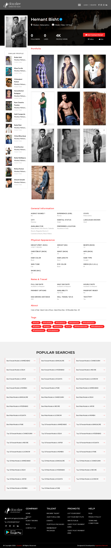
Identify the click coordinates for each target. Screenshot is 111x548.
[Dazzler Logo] (12, 5)
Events (50, 520)
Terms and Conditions (93, 522)
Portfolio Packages (55, 524)
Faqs (90, 513)
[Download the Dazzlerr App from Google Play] (14, 532)
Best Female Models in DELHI (16, 370)
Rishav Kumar (19, 169)
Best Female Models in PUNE (50, 388)
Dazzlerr (19, 545)
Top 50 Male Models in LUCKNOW (87, 479)
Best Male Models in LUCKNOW (51, 415)
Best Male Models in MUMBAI (85, 415)
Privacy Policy (94, 517)
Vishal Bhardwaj (20, 136)
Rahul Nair (18, 125)
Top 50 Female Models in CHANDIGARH (19, 433)
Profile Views (62, 37)
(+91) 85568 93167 (13, 522)
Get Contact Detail (95, 35)
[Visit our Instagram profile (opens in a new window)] (101, 5)
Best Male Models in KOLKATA (16, 415)
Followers (35, 37)
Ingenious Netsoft (101, 545)
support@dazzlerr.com (17, 518)
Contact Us (31, 528)
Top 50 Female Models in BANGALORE (88, 424)
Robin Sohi (18, 57)
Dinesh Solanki (19, 180)
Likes (46, 37)
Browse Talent (53, 513)
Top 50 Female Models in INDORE (17, 442)
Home (28, 513)
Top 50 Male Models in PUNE (50, 488)
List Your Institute (76, 517)
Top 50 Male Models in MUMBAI (17, 488)
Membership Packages (51, 529)
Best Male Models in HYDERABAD (17, 406)
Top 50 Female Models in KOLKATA (87, 442)
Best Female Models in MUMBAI (17, 388)
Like (101, 39)
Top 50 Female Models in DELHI (51, 433)
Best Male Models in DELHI (84, 397)
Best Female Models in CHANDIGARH (88, 361)
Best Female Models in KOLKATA (51, 379)
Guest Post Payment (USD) (76, 525)
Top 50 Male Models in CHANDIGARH (88, 461)
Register (93, 5)
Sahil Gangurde (19, 114)
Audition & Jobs (53, 517)
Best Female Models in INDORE (86, 370)
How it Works (32, 520)
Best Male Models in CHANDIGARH (52, 397)
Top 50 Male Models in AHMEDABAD (19, 461)
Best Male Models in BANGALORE (17, 397)
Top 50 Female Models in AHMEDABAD (54, 424)
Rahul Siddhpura (20, 158)
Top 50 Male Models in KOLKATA (52, 479)
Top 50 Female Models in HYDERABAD (88, 433)
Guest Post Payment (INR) (76, 532)
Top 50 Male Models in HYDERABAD (53, 470)
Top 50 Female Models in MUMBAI (52, 452)
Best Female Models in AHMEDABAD (18, 361)
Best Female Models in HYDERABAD (52, 370)
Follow (91, 39)
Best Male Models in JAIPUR (85, 406)
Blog (28, 524)
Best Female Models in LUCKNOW (87, 379)
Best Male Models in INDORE (50, 406)
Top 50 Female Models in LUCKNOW (18, 452)
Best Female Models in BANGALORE (52, 361)
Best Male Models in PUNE (15, 424)
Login (86, 5)
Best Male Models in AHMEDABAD (87, 388)
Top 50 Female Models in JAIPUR (52, 442)
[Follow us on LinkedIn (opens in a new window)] (106, 5)
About (28, 517)
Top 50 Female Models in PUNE (86, 452)
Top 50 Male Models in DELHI (16, 470)
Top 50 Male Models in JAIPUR (16, 479)
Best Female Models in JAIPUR (16, 379)
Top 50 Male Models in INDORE (86, 470)
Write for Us (73, 520)
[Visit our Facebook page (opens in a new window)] (98, 5)
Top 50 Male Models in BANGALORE (53, 461)
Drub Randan (19, 147)
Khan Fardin (18, 68)
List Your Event (74, 513)
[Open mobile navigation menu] (79, 5)
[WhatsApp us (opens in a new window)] (104, 5)
